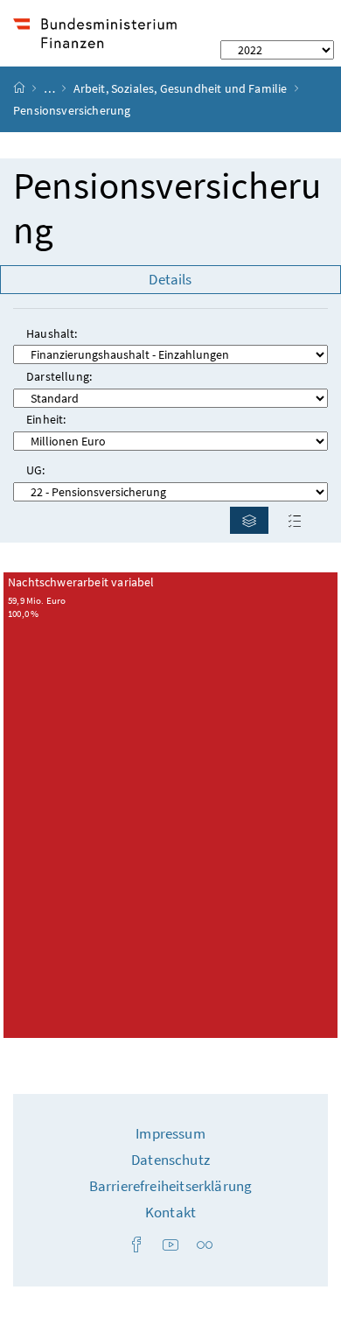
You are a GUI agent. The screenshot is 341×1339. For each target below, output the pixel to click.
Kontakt (170, 1212)
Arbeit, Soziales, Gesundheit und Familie (180, 88)
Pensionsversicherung (167, 208)
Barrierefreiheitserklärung (171, 1185)
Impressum (170, 1133)
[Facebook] (136, 1246)
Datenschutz (170, 1159)
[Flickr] (204, 1246)
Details (170, 279)
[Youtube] (170, 1246)
